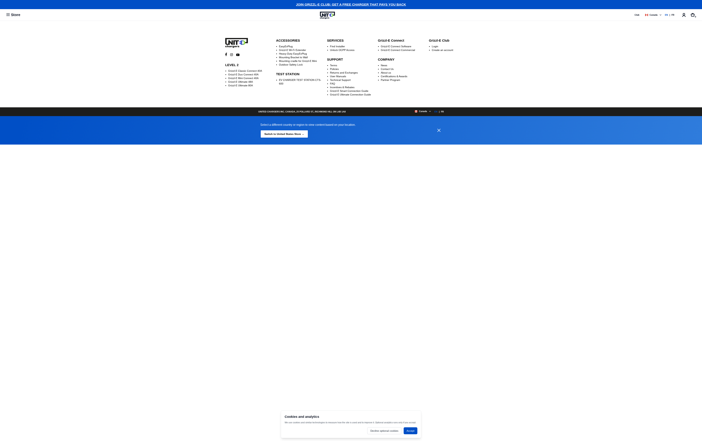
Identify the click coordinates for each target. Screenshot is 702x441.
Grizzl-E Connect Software (396, 46)
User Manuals (338, 76)
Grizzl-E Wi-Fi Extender (292, 50)
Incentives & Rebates (342, 87)
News (384, 65)
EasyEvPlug (286, 46)
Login (435, 46)
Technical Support (340, 79)
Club (637, 15)
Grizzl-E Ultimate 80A (240, 85)
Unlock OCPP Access (342, 50)
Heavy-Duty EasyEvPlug (293, 53)
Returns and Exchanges (344, 72)
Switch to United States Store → (284, 134)
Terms (333, 65)
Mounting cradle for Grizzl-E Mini (298, 61)
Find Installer (337, 46)
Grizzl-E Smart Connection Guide (349, 90)
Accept (410, 430)
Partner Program (390, 79)
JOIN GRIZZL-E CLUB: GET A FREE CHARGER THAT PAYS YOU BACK (351, 4)
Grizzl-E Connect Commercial (398, 50)
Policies (334, 69)
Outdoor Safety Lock (291, 64)
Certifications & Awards (394, 76)
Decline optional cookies (384, 430)
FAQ (332, 83)
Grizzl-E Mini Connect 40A (243, 78)
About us (386, 72)
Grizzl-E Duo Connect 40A (243, 74)
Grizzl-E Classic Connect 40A (245, 70)
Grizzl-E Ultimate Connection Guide (350, 94)
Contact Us (387, 69)
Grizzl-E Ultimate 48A (240, 81)
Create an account (442, 50)
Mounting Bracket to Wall (293, 57)
